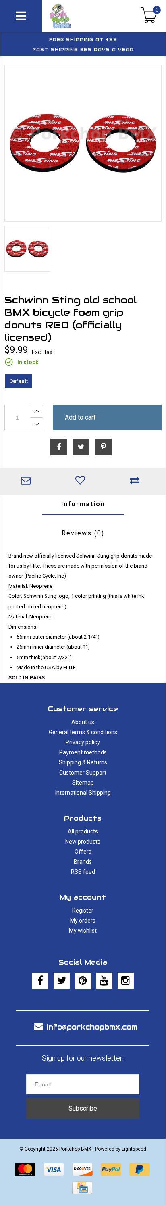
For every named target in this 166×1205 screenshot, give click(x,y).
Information (83, 504)
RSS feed (83, 872)
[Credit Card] (82, 1187)
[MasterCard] (25, 1169)
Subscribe (82, 1108)
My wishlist (83, 930)
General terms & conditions (83, 732)
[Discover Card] (82, 1169)
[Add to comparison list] (137, 481)
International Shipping (83, 792)
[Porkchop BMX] (74, 16)
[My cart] (149, 16)
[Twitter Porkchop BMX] (62, 981)
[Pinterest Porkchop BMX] (83, 981)
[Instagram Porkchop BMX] (126, 981)
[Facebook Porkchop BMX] (40, 981)
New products (82, 841)
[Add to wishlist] (82, 481)
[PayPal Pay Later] (139, 1169)
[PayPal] (111, 1169)
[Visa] (54, 1169)
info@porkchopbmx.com (92, 1027)
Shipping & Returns (83, 762)
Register (82, 910)
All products (83, 831)
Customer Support (82, 772)
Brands (83, 861)
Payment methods (83, 752)
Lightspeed (134, 1149)
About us (82, 722)
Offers (83, 851)
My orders (82, 920)
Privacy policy (83, 742)
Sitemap (83, 782)
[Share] (58, 447)
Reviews (83, 533)
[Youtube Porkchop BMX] (104, 981)
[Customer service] (27, 481)
